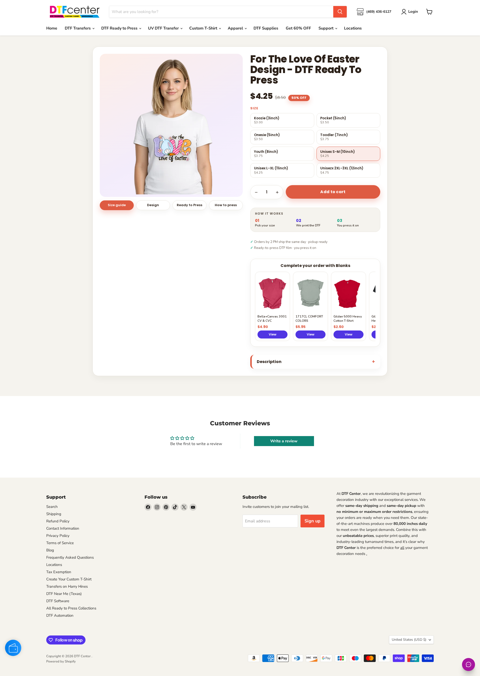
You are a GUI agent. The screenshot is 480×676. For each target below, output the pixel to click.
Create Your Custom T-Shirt (69, 579)
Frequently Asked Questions (70, 557)
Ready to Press (189, 205)
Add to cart (333, 192)
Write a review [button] (284, 441)
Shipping (53, 513)
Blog (50, 550)
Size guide (117, 205)
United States (409, 639)
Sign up (312, 521)
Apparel (236, 28)
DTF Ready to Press (119, 28)
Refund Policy (58, 521)
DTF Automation (60, 615)
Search (52, 506)
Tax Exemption (58, 571)
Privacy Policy (58, 535)
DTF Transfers (78, 28)
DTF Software (57, 600)
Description (269, 362)
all (402, 547)
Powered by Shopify (61, 661)
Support (326, 28)
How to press (226, 205)
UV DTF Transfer (164, 28)
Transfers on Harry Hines (67, 586)
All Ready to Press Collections (71, 608)
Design (153, 205)
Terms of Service (60, 542)
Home (51, 28)
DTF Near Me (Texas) (64, 593)
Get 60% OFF (298, 28)
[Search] (340, 12)
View (272, 334)
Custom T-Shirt (203, 28)
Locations (353, 28)
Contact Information (62, 528)
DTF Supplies (266, 28)
